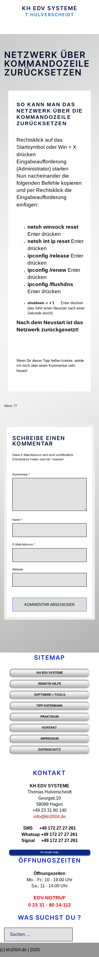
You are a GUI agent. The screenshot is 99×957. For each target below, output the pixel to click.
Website (17, 569)
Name (17, 519)
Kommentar (21, 474)
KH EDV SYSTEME (49, 8)
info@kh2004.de (50, 816)
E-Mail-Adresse (23, 544)
